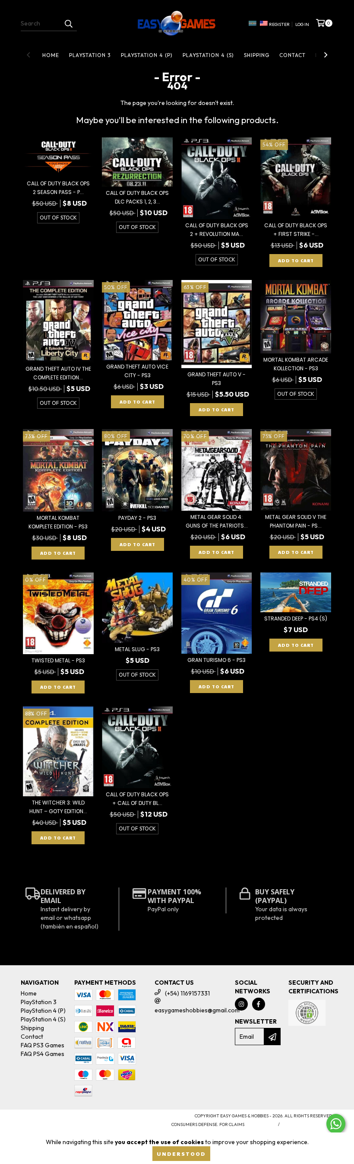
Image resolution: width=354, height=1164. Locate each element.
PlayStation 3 (90, 55)
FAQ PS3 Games (42, 1045)
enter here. (260, 1124)
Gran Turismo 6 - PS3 (216, 660)
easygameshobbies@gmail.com (197, 1010)
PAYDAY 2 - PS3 (137, 518)
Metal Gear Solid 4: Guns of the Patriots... (217, 521)
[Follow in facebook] (258, 1004)
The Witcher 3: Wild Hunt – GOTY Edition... (58, 807)
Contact (292, 55)
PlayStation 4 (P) (147, 55)
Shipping (256, 55)
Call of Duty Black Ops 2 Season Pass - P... (58, 188)
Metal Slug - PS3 (137, 649)
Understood (181, 1153)
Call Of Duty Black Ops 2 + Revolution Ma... (216, 230)
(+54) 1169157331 (187, 993)
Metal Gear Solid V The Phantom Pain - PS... (295, 521)
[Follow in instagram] (241, 1004)
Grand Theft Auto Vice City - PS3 (137, 371)
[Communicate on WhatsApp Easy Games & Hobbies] (335, 1124)
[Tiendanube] (58, 1119)
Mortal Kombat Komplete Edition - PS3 (58, 522)
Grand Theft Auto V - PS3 (216, 379)
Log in (302, 24)
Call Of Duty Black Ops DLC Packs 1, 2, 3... (137, 197)
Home (50, 55)
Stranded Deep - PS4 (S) (295, 618)
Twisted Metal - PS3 (58, 660)
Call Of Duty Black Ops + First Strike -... (295, 230)
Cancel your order (308, 1124)
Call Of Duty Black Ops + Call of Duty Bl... (137, 799)
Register (279, 24)
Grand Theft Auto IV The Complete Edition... (58, 373)
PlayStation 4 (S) (208, 55)
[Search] (68, 23)
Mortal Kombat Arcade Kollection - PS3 (295, 364)
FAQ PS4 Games (42, 1054)
